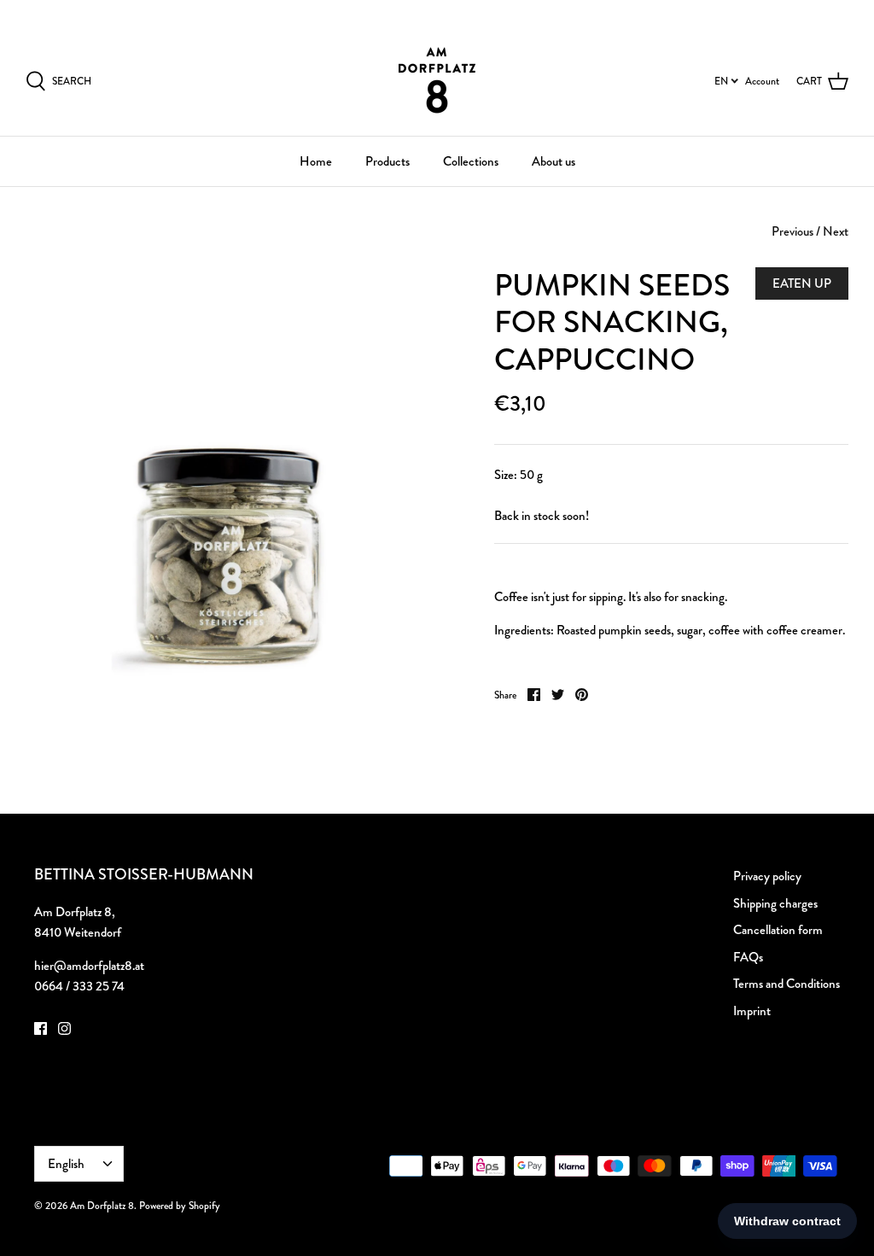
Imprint (752, 1011)
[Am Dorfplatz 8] (437, 80)
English (815, 12)
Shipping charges (775, 903)
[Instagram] (64, 1028)
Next (835, 231)
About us (553, 161)
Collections (470, 161)
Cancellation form (778, 929)
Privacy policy (767, 876)
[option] (231, 473)
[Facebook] (40, 1028)
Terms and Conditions (786, 983)
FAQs (748, 957)
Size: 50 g (518, 475)
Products (387, 161)
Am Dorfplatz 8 (102, 1205)
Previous (792, 231)
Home (316, 161)
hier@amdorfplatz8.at (89, 965)
